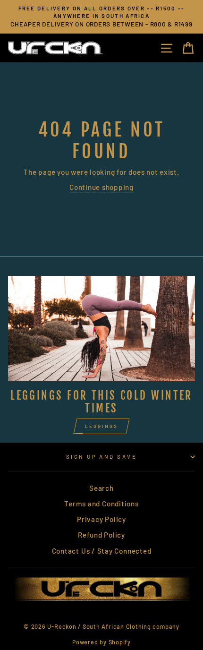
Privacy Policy (101, 519)
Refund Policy (101, 534)
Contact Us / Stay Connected (102, 551)
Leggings (101, 426)
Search (101, 488)
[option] (101, 17)
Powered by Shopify (101, 642)
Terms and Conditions (101, 503)
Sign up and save (101, 456)
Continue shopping (101, 187)
